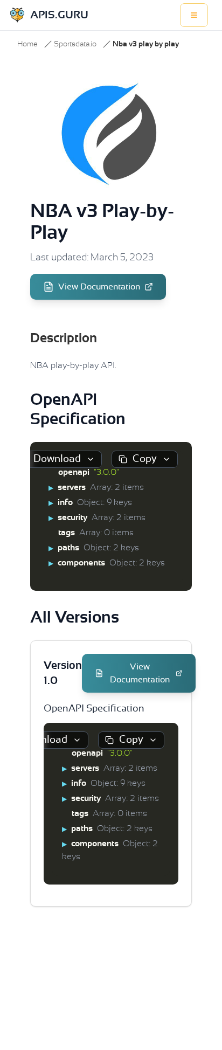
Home (27, 44)
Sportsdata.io (75, 44)
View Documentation (99, 286)
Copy (145, 459)
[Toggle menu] (194, 15)
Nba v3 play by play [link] (146, 44)
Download (57, 459)
